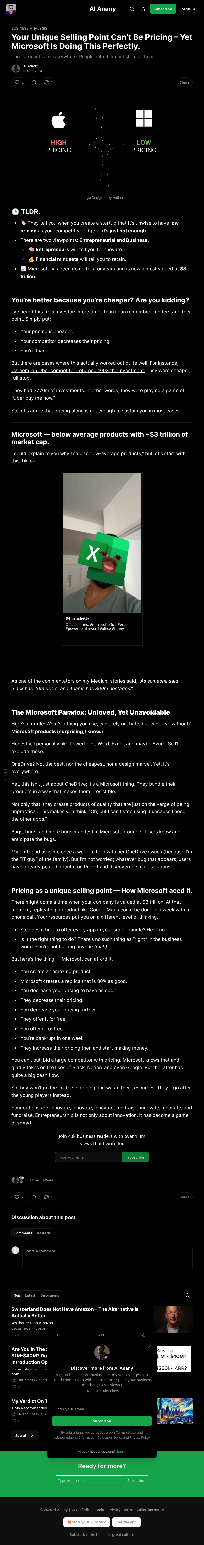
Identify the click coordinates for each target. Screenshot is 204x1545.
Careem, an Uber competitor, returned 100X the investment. (78, 370)
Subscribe (163, 8)
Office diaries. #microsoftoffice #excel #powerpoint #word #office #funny (97, 627)
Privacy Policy (140, 1437)
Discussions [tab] (49, 1295)
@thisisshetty (77, 618)
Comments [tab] (23, 1233)
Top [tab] (17, 1295)
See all (21, 1435)
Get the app (126, 1522)
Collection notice (150, 1509)
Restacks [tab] (44, 1233)
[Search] (132, 9)
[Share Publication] (143, 9)
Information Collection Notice (100, 1437)
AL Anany (30, 66)
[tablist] (32, 1233)
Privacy (114, 1509)
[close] (150, 1346)
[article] (102, 1322)
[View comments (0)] (34, 82)
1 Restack (49, 1180)
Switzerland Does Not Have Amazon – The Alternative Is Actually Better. (75, 1312)
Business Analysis (29, 28)
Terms (128, 1509)
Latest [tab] (30, 1295)
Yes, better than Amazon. (32, 1322)
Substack (77, 1534)
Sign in (188, 8)
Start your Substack (89, 1522)
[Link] (4, 212)
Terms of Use (126, 1432)
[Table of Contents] (5, 772)
